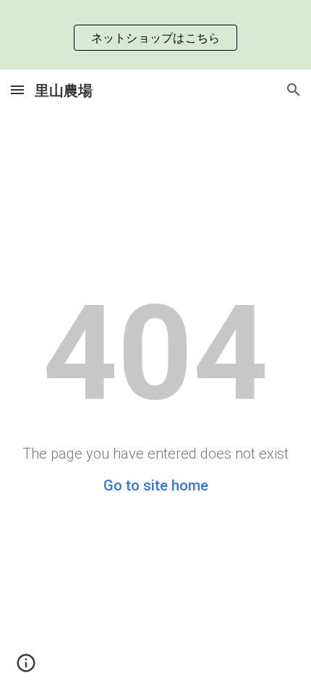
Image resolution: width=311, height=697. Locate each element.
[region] (155, 35)
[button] (17, 89)
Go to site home (155, 485)
